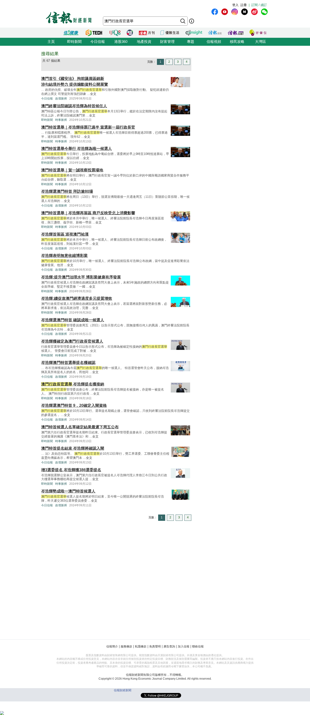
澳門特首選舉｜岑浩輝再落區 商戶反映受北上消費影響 (88, 213)
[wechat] (264, 11)
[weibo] (254, 11)
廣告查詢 (169, 646)
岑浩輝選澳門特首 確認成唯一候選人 (72, 320)
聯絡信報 (198, 646)
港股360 (120, 41)
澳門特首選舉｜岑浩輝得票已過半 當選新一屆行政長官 (88, 127)
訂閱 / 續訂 (259, 5)
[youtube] (224, 11)
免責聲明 (155, 646)
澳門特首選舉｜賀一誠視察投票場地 (72, 170)
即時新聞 (74, 41)
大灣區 (260, 41)
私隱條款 (141, 646)
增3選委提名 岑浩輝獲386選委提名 (71, 470)
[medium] (244, 11)
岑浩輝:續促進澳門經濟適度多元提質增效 (76, 298)
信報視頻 (214, 41)
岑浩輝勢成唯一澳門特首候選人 (68, 491)
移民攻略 (237, 41)
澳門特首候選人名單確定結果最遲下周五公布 (80, 427)
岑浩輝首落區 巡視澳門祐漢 (65, 234)
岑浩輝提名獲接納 (72, 384)
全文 (93, 94)
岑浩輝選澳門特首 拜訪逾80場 (67, 191)
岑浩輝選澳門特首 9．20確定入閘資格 (74, 405)
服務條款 (126, 646)
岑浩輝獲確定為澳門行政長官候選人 (72, 341)
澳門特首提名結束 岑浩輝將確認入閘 (72, 448)
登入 (235, 5)
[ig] (234, 11)
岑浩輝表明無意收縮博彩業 (64, 256)
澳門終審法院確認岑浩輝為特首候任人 (74, 106)
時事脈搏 (61, 120)
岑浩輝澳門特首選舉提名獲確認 (68, 363)
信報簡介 (112, 646)
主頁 (51, 41)
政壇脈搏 (61, 98)
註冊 (243, 5)
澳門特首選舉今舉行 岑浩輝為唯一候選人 (76, 148)
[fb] (214, 11)
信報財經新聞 (122, 690)
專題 (190, 41)
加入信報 (183, 646)
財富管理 (167, 41)
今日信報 (97, 41)
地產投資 (144, 41)
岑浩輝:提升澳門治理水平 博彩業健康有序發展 (81, 277)
